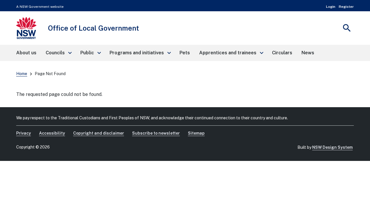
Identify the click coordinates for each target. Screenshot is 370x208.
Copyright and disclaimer (98, 133)
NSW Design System (332, 147)
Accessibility (52, 133)
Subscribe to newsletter (156, 133)
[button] (58, 53)
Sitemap (196, 133)
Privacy (23, 133)
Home (21, 73)
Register (346, 7)
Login (330, 7)
